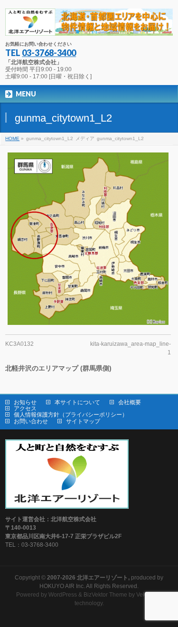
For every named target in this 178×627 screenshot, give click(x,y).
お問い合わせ (31, 421)
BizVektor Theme (105, 594)
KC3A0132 (19, 344)
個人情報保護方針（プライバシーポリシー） (71, 414)
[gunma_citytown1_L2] (88, 238)
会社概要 (129, 402)
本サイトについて (77, 402)
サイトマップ (83, 421)
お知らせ (25, 402)
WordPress (62, 594)
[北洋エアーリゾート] (88, 25)
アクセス (25, 408)
